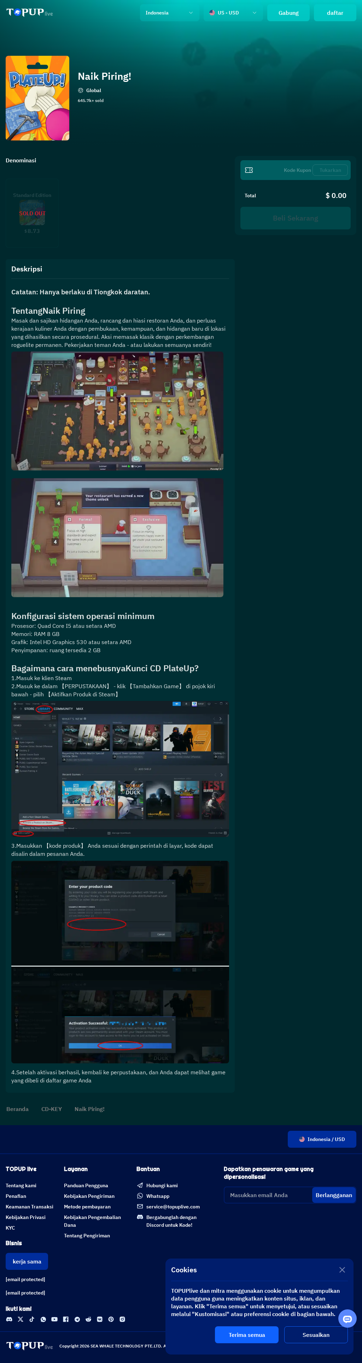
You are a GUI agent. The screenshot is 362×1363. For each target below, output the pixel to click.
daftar (335, 12)
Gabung (289, 12)
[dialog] (259, 1307)
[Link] (30, 12)
